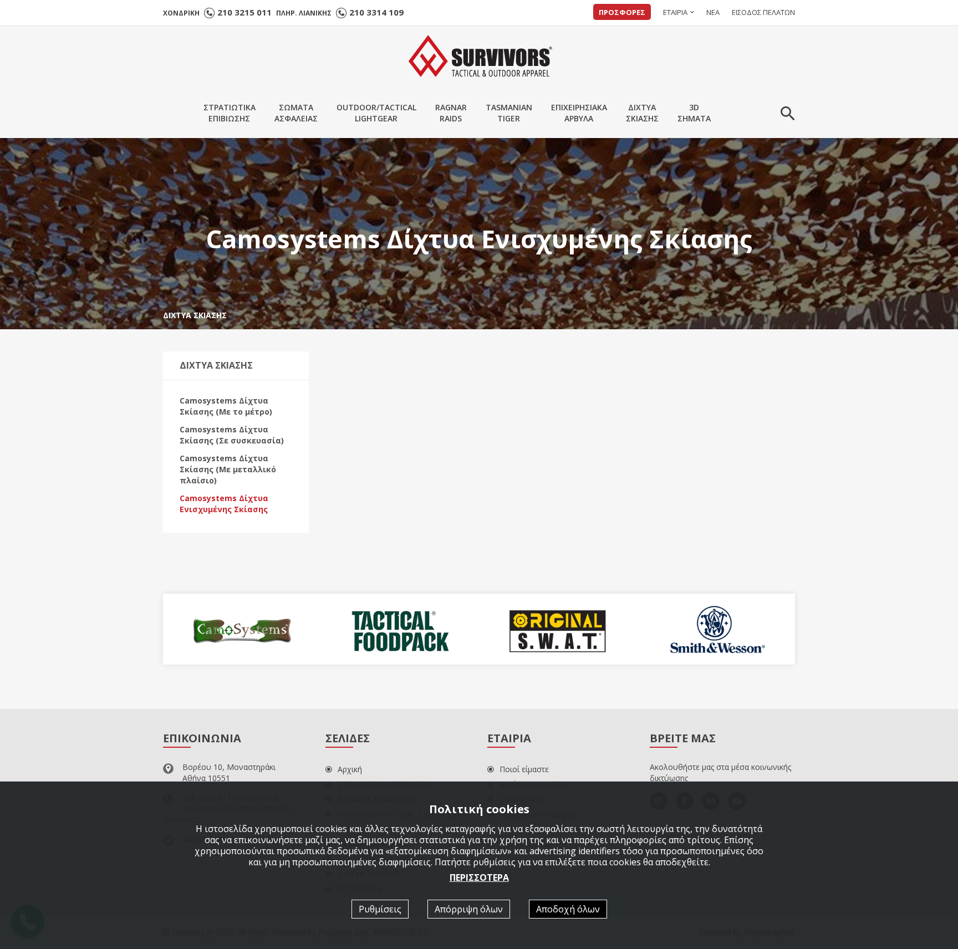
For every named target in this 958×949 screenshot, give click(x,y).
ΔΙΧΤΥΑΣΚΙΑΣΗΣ (642, 113)
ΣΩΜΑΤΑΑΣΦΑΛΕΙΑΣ (296, 113)
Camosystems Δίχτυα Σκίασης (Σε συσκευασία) (232, 435)
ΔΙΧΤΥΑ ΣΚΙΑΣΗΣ (195, 315)
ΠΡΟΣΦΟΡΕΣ (622, 12)
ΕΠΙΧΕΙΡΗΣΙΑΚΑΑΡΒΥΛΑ (579, 113)
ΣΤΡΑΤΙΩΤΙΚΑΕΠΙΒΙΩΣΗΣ (229, 113)
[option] (309, 629)
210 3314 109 (376, 12)
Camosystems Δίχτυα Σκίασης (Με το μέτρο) (226, 406)
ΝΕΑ (713, 12)
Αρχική (350, 769)
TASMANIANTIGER (509, 113)
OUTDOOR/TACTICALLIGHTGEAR (376, 113)
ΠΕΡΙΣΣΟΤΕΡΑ (479, 877)
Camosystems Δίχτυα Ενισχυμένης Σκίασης (224, 503)
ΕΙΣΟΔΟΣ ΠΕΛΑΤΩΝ (763, 12)
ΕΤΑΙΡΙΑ (675, 12)
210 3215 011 (244, 12)
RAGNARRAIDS (451, 113)
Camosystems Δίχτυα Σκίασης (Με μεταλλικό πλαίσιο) (228, 469)
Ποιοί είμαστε (524, 769)
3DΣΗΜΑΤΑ (694, 113)
